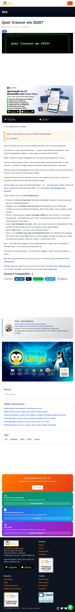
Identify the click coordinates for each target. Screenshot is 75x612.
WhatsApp (39, 279)
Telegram (51, 279)
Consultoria (43, 585)
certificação (13, 439)
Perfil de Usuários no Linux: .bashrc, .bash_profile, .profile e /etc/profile (30, 425)
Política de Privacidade (12, 589)
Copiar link (63, 279)
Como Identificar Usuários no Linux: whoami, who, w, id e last (26, 422)
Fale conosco (44, 582)
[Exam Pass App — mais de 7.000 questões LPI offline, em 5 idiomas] (37, 100)
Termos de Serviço (11, 585)
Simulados (43, 554)
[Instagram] (58, 608)
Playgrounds (43, 551)
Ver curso (37, 487)
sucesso (37, 439)
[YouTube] (65, 608)
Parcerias (42, 589)
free (19, 230)
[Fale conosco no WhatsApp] (70, 607)
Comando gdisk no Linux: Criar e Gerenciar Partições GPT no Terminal (30, 418)
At (35, 224)
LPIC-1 (22, 439)
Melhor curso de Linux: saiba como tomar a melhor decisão (26, 412)
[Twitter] (62, 608)
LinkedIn (20, 279)
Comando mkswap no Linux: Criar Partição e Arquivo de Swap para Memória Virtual (35, 415)
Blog (4, 11)
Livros (41, 548)
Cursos (41, 545)
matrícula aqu (64, 266)
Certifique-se (9, 262)
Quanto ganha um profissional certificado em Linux (23, 408)
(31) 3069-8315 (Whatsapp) (13, 548)
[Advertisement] (37, 69)
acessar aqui (52, 269)
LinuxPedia (8, 579)
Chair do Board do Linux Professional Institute (30, 324)
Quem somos (44, 579)
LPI (6, 439)
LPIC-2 (29, 439)
